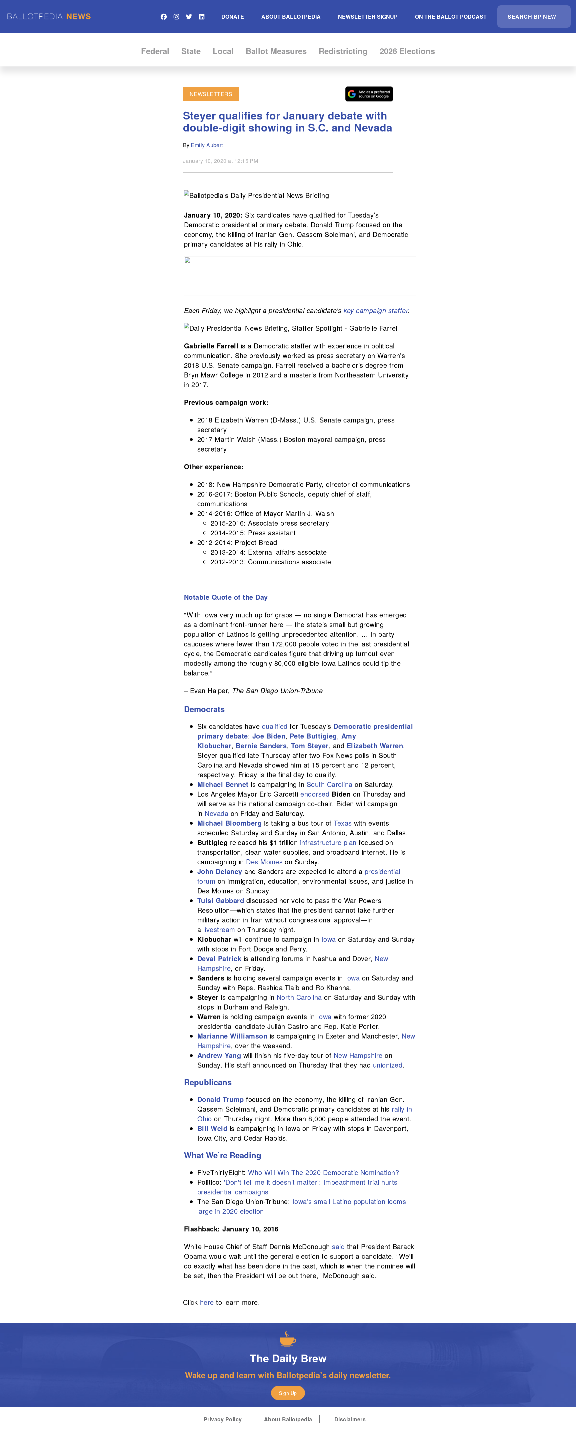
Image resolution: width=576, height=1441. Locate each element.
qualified (275, 726)
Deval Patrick (219, 958)
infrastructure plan (328, 842)
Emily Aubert (207, 145)
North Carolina (299, 997)
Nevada (216, 813)
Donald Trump (220, 1099)
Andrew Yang (219, 1055)
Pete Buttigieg (313, 736)
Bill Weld (212, 1128)
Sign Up (288, 1393)
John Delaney (219, 871)
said (338, 1246)
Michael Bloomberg (229, 823)
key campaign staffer (376, 310)
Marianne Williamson (232, 1036)
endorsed (314, 794)
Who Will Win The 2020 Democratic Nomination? (323, 1172)
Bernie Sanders (261, 745)
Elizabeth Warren (375, 745)
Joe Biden (268, 736)
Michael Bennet (223, 784)
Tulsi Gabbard (220, 900)
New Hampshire (358, 1055)
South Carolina (330, 784)
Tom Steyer (310, 745)
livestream (219, 929)
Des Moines (264, 861)
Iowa (328, 939)
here (207, 1302)
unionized (387, 1065)
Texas (343, 823)
